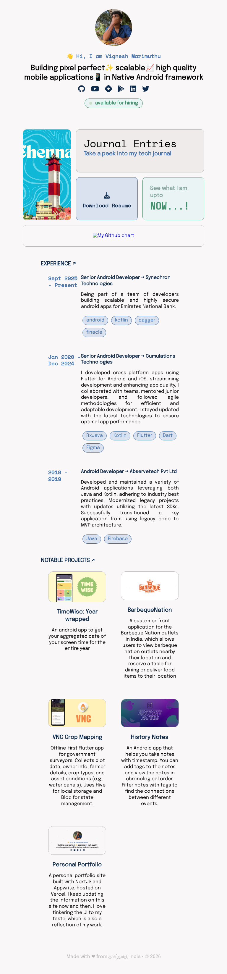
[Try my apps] (121, 89)
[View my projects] (81, 89)
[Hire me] (133, 89)
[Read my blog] (108, 89)
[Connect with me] (145, 89)
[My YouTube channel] (95, 89)
